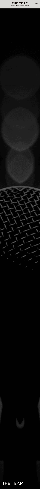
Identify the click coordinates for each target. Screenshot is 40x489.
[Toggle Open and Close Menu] (36, 3)
